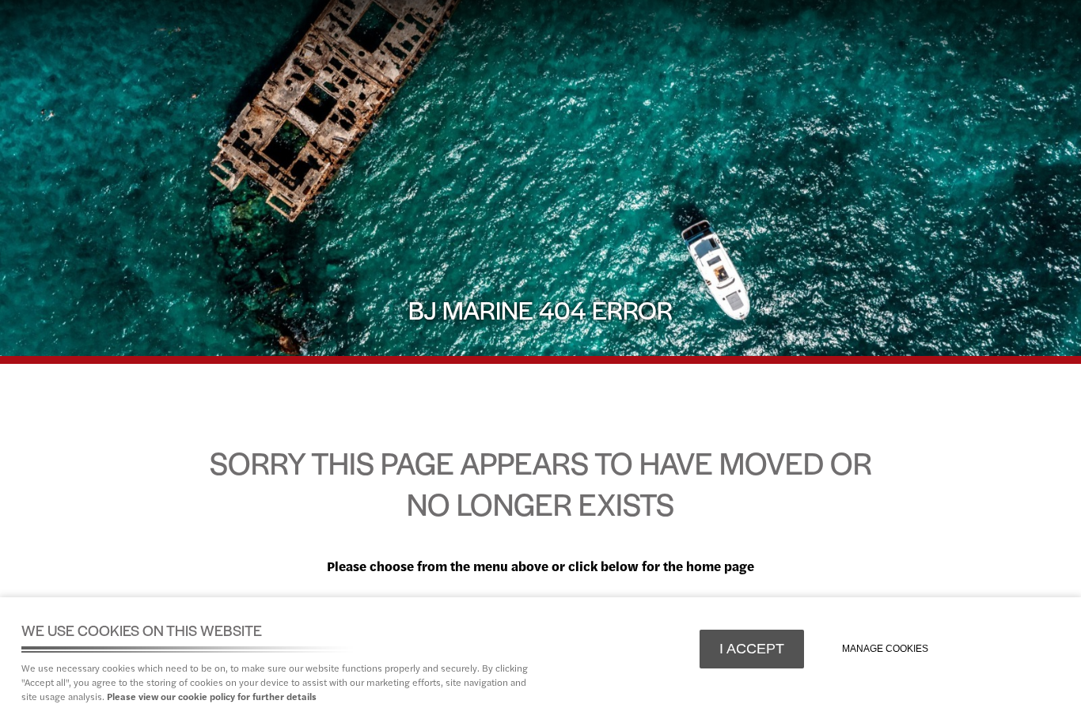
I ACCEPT (751, 649)
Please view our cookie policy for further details (212, 696)
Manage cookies (885, 648)
